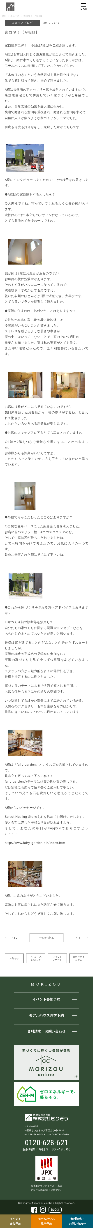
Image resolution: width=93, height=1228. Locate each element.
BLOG (55, 1209)
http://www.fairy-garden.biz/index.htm (35, 843)
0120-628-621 (46, 1142)
